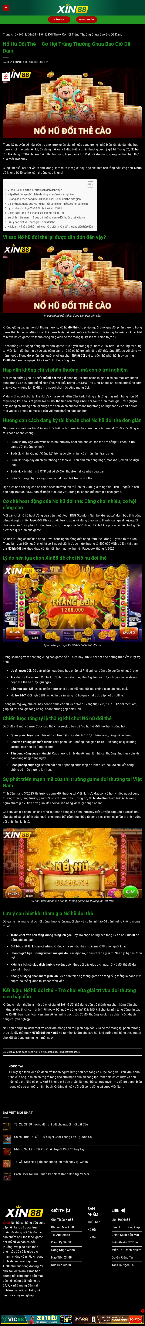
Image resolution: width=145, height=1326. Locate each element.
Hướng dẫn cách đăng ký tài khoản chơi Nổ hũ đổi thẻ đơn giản (44, 199)
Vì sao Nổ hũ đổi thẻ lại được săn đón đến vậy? (35, 190)
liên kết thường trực (69, 1051)
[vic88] (36, 1319)
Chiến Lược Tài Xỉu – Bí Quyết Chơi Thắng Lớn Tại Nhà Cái (53, 1137)
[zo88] (108, 1319)
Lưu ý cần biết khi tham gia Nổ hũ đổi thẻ (31, 222)
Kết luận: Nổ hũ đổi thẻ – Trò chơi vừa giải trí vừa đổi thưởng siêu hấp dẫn (50, 226)
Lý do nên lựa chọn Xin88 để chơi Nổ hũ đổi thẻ (35, 208)
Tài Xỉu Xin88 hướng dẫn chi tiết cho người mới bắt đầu (51, 1124)
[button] (6, 8)
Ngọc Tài (44, 62)
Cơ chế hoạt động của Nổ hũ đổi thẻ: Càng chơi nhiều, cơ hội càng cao (48, 203)
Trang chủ (9, 34)
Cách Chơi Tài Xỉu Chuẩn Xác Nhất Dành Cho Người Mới (51, 1174)
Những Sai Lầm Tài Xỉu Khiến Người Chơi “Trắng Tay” (50, 1149)
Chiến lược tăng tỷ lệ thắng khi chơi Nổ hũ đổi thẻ (36, 213)
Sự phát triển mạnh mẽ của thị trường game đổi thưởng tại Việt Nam (47, 217)
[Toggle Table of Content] (88, 184)
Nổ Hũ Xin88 (27, 34)
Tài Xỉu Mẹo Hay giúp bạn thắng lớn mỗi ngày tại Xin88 (51, 1162)
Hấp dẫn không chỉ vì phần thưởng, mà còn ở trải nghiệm (41, 194)
